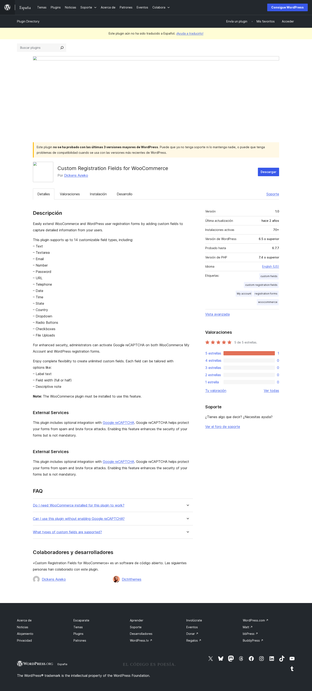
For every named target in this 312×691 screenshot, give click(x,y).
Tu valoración (215, 390)
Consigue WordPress (287, 7)
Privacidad (24, 640)
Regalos (193, 640)
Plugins (78, 633)
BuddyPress (253, 640)
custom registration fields (261, 284)
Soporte (272, 194)
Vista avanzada (217, 314)
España (62, 664)
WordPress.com (255, 620)
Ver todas (271, 390)
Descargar (268, 172)
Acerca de (24, 620)
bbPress (250, 633)
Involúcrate (194, 620)
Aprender (136, 620)
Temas (78, 627)
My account (244, 293)
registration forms (266, 293)
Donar (192, 633)
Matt (248, 627)
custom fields (268, 276)
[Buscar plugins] (62, 47)
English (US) (270, 266)
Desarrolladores (141, 633)
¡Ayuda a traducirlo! (189, 33)
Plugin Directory (28, 21)
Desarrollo (124, 194)
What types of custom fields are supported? (67, 532)
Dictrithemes (131, 579)
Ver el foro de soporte (222, 426)
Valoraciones (70, 194)
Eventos (192, 627)
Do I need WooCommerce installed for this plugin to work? (78, 505)
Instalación (98, 194)
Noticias (22, 627)
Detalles (43, 194)
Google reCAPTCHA (118, 422)
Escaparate (81, 620)
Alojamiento (25, 633)
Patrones (79, 640)
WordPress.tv (141, 640)
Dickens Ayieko (76, 175)
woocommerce (267, 302)
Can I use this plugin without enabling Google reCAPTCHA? (79, 519)
